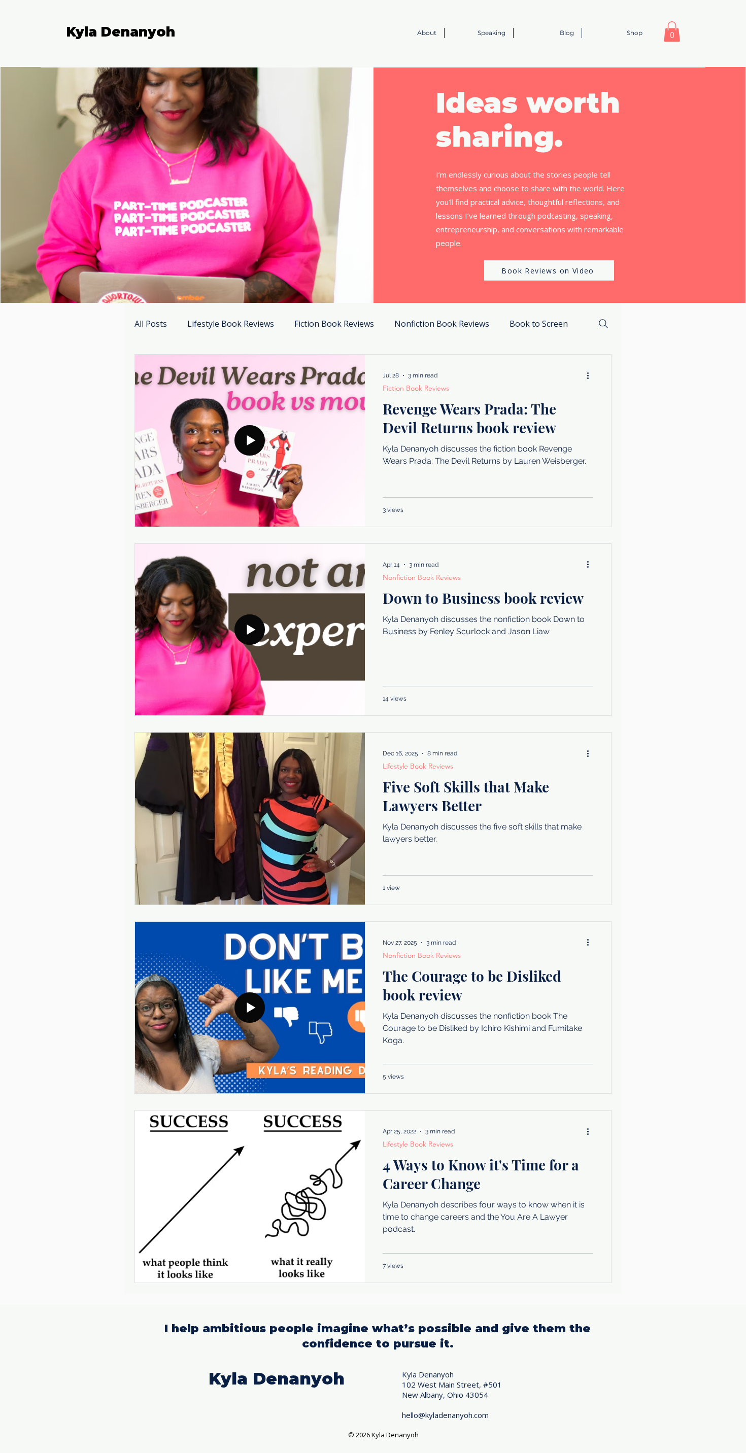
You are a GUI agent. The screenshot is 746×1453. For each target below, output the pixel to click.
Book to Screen (539, 323)
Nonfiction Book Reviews (441, 323)
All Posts (150, 323)
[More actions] (591, 375)
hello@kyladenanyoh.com (445, 1415)
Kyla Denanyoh (120, 32)
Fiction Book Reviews (334, 323)
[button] (672, 31)
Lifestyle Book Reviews (230, 323)
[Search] (603, 323)
